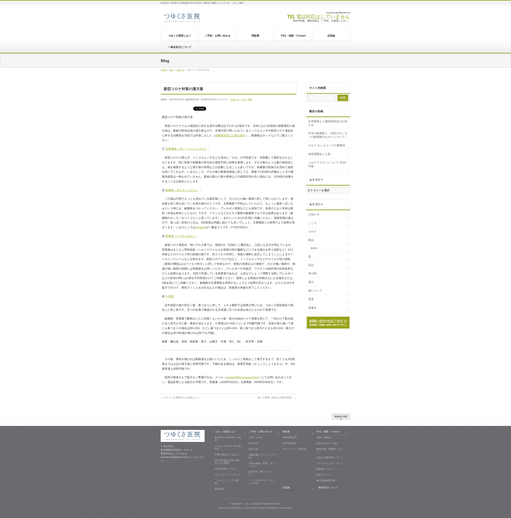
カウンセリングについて (228, 474)
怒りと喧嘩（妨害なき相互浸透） (276, 397)
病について (315, 290)
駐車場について (324, 468)
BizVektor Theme (256, 507)
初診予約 (253, 449)
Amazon (200, 227)
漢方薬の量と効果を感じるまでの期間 (228, 461)
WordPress (238, 507)
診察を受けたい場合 (327, 443)
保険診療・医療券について (329, 450)
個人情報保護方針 (326, 480)
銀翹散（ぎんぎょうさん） (182, 190)
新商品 (314, 248)
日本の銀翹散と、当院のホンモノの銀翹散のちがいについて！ (327, 135)
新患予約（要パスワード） (260, 473)
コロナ (243, 99)
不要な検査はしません (227, 454)
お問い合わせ (256, 437)
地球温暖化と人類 (319, 154)
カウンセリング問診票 (294, 449)
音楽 (311, 299)
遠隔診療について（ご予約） (262, 456)
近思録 (286, 487)
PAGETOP (341, 416)
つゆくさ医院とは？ (225, 431)
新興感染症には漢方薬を (230, 135)
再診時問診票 (289, 443)
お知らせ (234, 99)
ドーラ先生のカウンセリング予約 (262, 481)
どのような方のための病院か (228, 447)
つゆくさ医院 (251, 503)
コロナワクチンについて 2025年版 (327, 164)
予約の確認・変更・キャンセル (262, 464)
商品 (311, 240)
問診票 (286, 431)
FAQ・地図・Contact (328, 431)
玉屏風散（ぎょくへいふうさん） (186, 148)
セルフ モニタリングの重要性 (326, 145)
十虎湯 (169, 296)
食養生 (312, 307)
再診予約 (253, 443)
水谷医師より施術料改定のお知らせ (327, 123)
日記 (311, 265)
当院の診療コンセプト (227, 468)
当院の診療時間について (329, 457)
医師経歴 (219, 488)
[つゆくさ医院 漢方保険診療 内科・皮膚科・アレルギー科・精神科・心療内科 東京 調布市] (182, 19)
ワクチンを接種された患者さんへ (180, 397)
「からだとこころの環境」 (227, 481)
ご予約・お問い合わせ (260, 431)
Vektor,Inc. (274, 507)
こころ (312, 222)
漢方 (250, 99)
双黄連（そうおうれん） (180, 236)
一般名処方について (327, 487)
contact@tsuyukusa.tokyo (242, 377)
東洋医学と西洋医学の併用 (228, 439)
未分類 (312, 273)
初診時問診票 (289, 437)
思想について (323, 474)
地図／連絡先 (323, 437)
